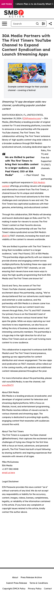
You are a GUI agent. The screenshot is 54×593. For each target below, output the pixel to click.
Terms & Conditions (39, 583)
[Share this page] (50, 23)
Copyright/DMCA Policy (13, 588)
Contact (48, 588)
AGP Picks (7, 4)
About (15, 577)
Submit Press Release (16, 583)
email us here (8, 472)
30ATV (6, 236)
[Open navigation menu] (4, 23)
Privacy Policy (34, 588)
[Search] (37, 24)
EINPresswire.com (31, 118)
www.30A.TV (8, 385)
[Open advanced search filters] (43, 24)
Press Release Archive (31, 577)
